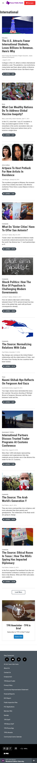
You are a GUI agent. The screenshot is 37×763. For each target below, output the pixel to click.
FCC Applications (9, 707)
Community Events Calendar (13, 737)
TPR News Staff (9, 724)
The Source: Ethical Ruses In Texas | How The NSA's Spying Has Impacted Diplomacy (17, 558)
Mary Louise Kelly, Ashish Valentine (11, 118)
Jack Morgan (5, 179)
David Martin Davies (7, 388)
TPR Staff (7, 719)
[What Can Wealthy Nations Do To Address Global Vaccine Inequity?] (17, 91)
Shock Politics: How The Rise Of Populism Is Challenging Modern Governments (16, 287)
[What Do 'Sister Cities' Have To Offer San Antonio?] (17, 211)
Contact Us (7, 672)
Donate (30, 3)
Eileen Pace (5, 450)
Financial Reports (9, 694)
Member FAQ (8, 711)
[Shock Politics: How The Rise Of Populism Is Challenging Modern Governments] (17, 266)
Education (4, 38)
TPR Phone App (9, 728)
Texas (3, 377)
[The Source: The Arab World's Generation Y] (17, 481)
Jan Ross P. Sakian (7, 235)
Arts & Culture (6, 165)
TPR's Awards (8, 732)
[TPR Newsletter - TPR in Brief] (18, 610)
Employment (8, 677)
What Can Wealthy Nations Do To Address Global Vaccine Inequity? (17, 110)
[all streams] (34, 760)
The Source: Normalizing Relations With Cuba (16, 345)
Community (5, 224)
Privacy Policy (8, 685)
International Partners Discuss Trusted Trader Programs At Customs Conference (15, 440)
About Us (7, 668)
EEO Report (7, 698)
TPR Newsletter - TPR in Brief (18, 627)
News (3, 104)
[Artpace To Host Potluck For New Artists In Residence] (17, 152)
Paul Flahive (5, 352)
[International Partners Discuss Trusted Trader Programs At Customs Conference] (17, 419)
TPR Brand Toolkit (9, 681)
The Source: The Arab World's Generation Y (15, 499)
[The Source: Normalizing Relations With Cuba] (17, 328)
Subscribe (18, 636)
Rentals (6, 715)
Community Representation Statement (16, 689)
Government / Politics (8, 432)
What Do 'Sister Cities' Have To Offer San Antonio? (18, 228)
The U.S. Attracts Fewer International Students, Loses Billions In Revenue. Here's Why (17, 46)
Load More (18, 592)
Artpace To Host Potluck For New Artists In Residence (16, 171)
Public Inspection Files (10, 702)
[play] (3, 761)
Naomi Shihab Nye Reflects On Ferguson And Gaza (18, 381)
